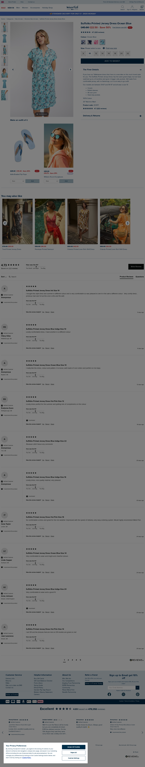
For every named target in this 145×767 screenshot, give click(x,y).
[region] (46, 752)
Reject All (74, 752)
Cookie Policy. (26, 758)
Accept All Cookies (74, 747)
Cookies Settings (73, 758)
